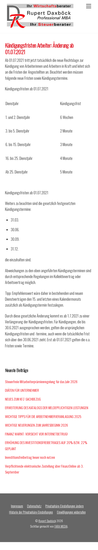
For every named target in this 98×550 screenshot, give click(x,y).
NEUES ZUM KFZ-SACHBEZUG (23, 398)
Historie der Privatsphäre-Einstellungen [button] (31, 512)
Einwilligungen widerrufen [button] (71, 512)
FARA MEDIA (60, 526)
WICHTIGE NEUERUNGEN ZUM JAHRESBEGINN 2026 (36, 425)
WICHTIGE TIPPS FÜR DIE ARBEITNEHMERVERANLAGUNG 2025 (43, 416)
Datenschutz (34, 506)
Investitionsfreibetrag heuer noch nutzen (30, 457)
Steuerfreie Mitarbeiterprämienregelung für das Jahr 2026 (41, 381)
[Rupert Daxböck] (39, 26)
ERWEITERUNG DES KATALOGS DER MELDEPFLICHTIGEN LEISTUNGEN (46, 407)
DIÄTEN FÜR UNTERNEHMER (22, 390)
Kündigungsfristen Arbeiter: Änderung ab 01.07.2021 (39, 48)
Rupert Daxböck (47, 521)
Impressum (17, 506)
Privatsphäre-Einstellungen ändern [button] (64, 506)
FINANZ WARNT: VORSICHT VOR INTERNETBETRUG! (36, 433)
